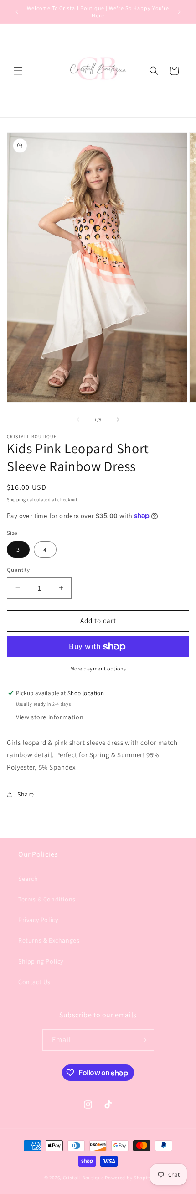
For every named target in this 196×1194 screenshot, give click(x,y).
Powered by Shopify (128, 1177)
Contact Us (34, 982)
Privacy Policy (38, 920)
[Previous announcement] (17, 12)
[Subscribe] (144, 1040)
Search (28, 879)
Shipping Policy (40, 961)
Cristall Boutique (83, 1177)
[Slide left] (78, 419)
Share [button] (25, 794)
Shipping (16, 500)
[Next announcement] (179, 12)
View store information (49, 717)
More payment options (98, 668)
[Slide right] (118, 419)
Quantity (18, 570)
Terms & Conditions (47, 899)
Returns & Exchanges (48, 940)
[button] (18, 71)
